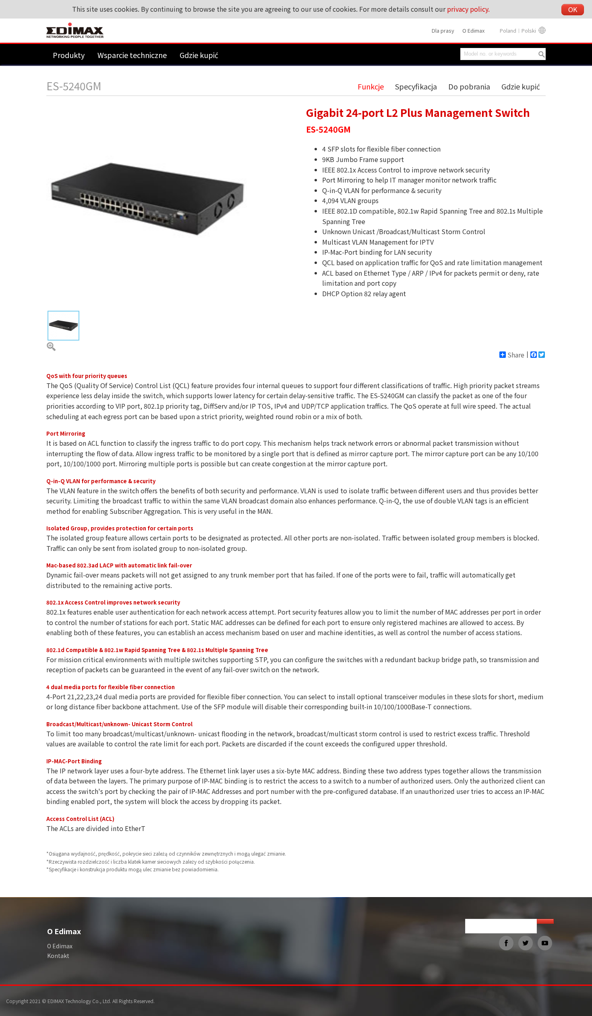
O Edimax (473, 30)
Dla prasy (443, 30)
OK (572, 9)
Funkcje (371, 86)
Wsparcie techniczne (132, 55)
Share (515, 354)
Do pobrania (469, 86)
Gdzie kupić (199, 55)
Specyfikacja (416, 86)
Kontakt (58, 956)
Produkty (69, 55)
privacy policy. (468, 9)
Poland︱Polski (518, 30)
